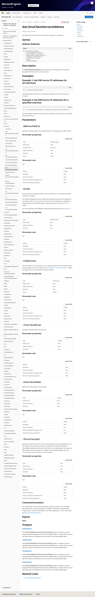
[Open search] (87, 13)
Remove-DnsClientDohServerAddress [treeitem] (11, 176)
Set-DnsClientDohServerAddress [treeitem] (11, 193)
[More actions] (71, 22)
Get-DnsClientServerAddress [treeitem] (11, 168)
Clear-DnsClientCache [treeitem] (10, 140)
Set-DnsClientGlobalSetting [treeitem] (11, 198)
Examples (79, 28)
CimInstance (27, 529)
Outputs (79, 34)
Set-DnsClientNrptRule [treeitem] (11, 205)
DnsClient (43, 22)
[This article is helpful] (89, 42)
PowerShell (36, 22)
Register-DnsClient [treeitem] (10, 172)
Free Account (89, 17)
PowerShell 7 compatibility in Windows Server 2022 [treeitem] (10, 37)
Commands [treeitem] (8, 129)
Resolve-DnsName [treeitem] (9, 186)
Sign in (91, 13)
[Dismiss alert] (92, 3)
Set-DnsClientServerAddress (33, 578)
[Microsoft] (3, 13)
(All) (23, 164)
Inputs (78, 32)
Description (80, 26)
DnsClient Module (31, 31)
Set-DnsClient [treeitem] (8, 188)
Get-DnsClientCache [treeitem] (10, 146)
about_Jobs (66, 208)
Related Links (80, 36)
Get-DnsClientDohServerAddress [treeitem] (11, 150)
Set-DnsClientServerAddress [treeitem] (11, 208)
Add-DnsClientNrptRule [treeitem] (11, 138)
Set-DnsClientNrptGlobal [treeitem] (11, 202)
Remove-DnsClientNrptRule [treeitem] (10, 182)
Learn (23, 22)
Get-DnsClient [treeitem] (8, 143)
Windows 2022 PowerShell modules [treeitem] (9, 32)
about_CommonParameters (32, 513)
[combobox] (10, 24)
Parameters (80, 30)
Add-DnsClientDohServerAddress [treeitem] (11, 133)
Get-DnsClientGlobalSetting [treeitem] (11, 156)
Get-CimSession (61, 268)
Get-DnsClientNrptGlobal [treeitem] (11, 159)
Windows (29, 22)
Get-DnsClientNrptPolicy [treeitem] (11, 162)
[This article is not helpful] (91, 42)
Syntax (78, 25)
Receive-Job (65, 203)
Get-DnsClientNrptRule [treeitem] (11, 165)
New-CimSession (49, 268)
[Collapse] (18, 21)
